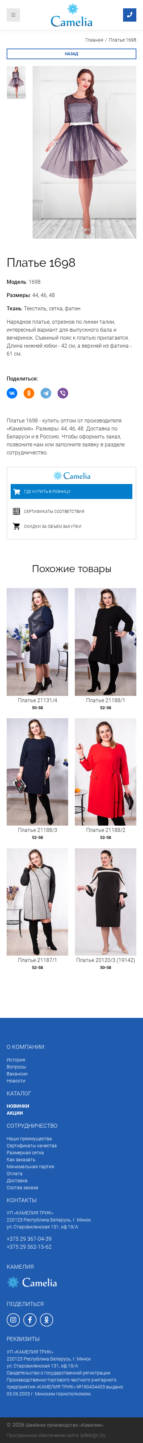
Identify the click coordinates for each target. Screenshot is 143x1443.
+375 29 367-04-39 (29, 1239)
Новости (16, 1080)
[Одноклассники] (29, 393)
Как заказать (21, 1159)
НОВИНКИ (18, 1106)
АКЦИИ (15, 1113)
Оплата (15, 1173)
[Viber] (63, 393)
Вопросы (16, 1066)
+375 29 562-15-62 (29, 1247)
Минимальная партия (30, 1166)
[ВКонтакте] (12, 393)
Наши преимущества (29, 1138)
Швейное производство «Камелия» (65, 1425)
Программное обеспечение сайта (43, 1435)
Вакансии (17, 1073)
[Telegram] (46, 393)
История (16, 1059)
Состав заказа (22, 1187)
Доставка (17, 1180)
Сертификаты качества (32, 1145)
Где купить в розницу (47, 491)
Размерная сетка (25, 1152)
